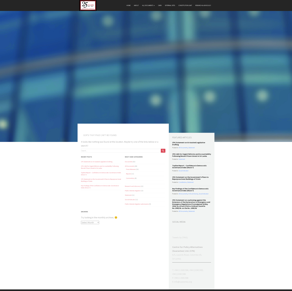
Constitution (182, 182)
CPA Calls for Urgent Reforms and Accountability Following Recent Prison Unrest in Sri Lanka (100, 167)
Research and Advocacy (132, 186)
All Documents (148, 5)
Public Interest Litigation (132, 191)
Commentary (130, 178)
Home (128, 5)
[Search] (163, 151)
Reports (128, 174)
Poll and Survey (193, 194)
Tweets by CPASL (180, 237)
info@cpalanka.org (183, 281)
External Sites (170, 5)
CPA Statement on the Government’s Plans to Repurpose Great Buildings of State (190, 178)
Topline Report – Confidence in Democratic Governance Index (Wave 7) (189, 166)
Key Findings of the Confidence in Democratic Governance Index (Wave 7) (190, 189)
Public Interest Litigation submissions (137, 204)
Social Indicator (130, 200)
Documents (128, 162)
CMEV (160, 5)
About (136, 5)
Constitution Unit (185, 5)
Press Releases (131, 169)
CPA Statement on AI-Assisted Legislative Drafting (96, 162)
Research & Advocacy (203, 5)
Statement (128, 195)
